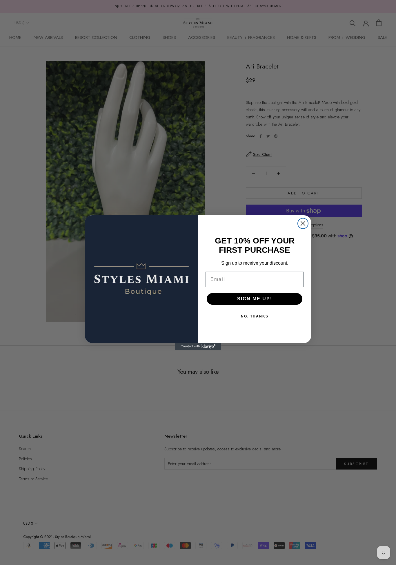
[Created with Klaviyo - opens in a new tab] (198, 346)
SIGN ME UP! (254, 298)
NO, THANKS (254, 316)
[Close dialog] (303, 223)
